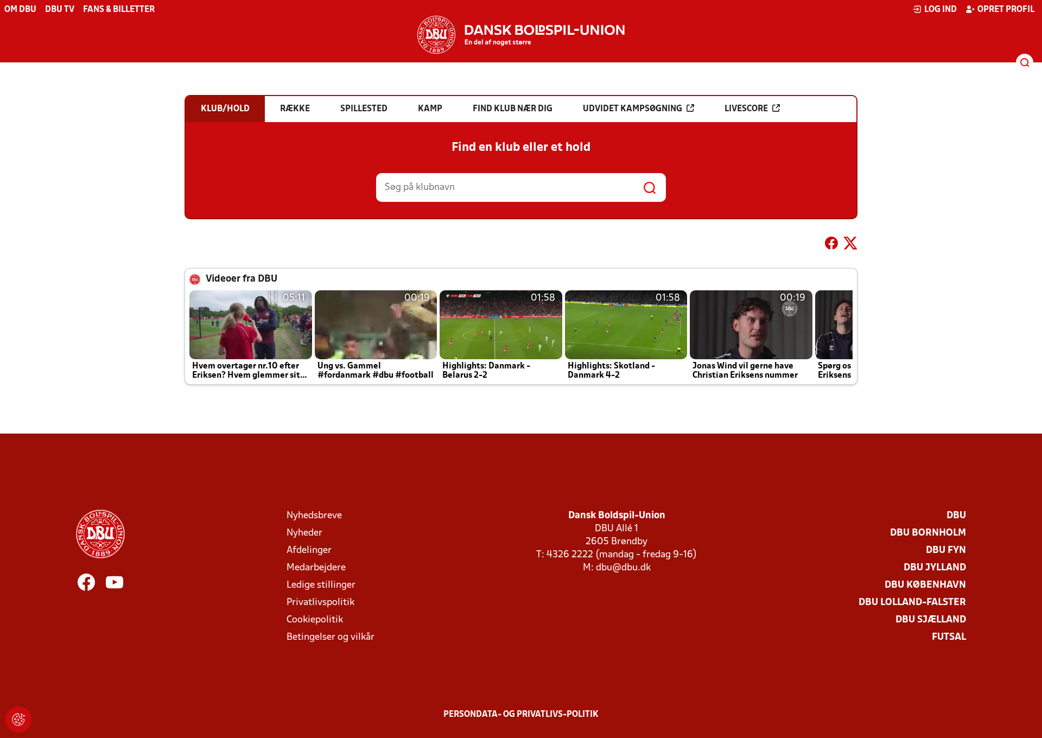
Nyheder (304, 533)
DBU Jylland (935, 567)
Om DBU (20, 10)
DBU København (925, 585)
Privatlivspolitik (320, 602)
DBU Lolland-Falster (912, 602)
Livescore (746, 109)
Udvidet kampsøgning (632, 109)
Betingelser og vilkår (330, 637)
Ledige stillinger (321, 585)
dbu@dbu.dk (623, 567)
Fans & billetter (119, 10)
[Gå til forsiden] (521, 35)
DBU (956, 515)
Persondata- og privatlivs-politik (521, 714)
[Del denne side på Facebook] (831, 245)
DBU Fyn (946, 550)
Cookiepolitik (315, 620)
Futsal (949, 637)
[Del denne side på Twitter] (850, 245)
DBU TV (59, 10)
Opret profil (1005, 10)
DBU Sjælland (930, 620)
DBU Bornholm (928, 533)
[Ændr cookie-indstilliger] (18, 720)
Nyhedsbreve (314, 515)
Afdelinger (309, 550)
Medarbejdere (316, 567)
